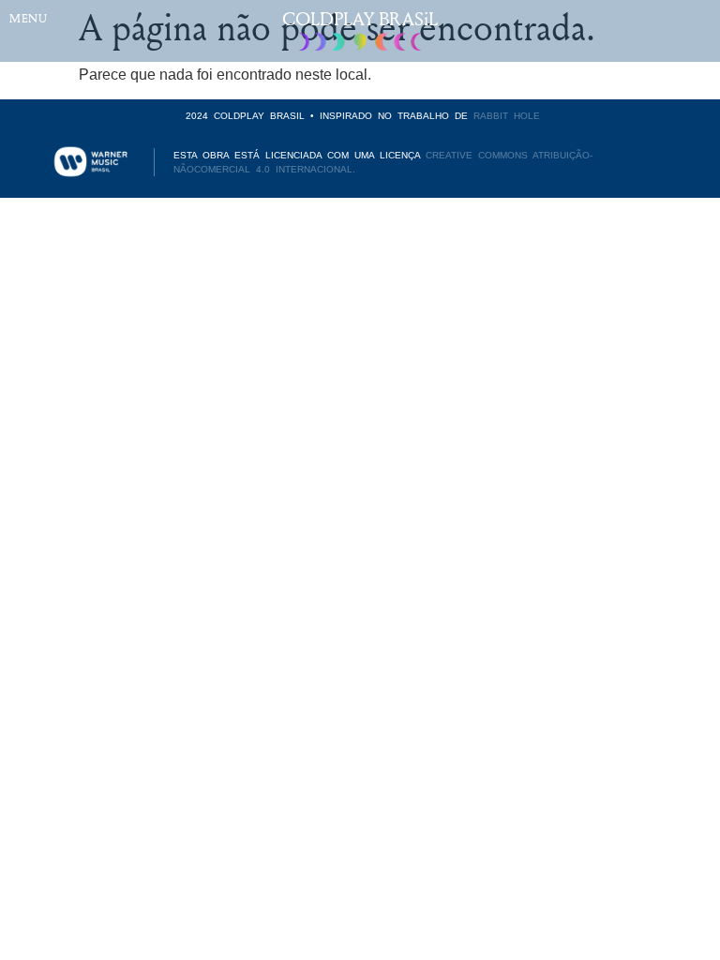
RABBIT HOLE (506, 116)
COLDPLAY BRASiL (360, 18)
